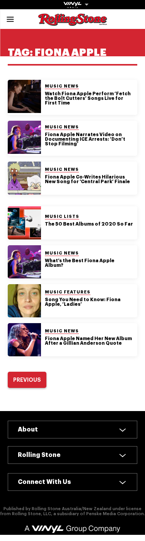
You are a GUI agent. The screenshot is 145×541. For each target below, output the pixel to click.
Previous (27, 380)
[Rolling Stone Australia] (72, 22)
